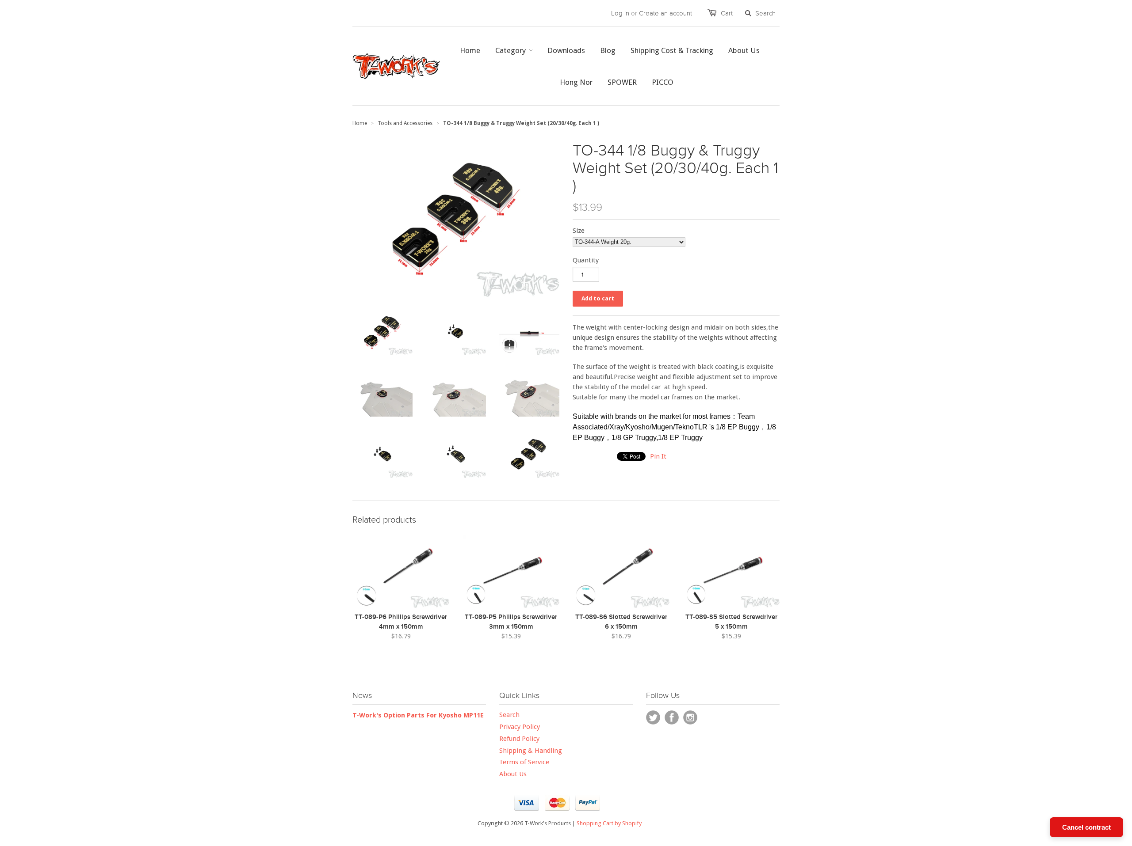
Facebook (672, 717)
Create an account (665, 13)
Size (579, 231)
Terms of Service (524, 762)
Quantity (586, 260)
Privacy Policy (519, 727)
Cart (727, 13)
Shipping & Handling (530, 751)
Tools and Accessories (405, 123)
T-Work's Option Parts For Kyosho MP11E (418, 715)
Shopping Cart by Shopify (609, 823)
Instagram (690, 717)
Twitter (653, 717)
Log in (620, 13)
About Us (513, 774)
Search (509, 715)
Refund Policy (519, 739)
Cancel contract (1086, 827)
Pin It (658, 456)
